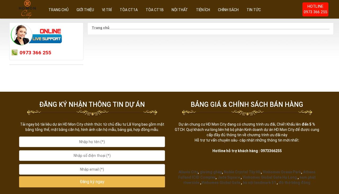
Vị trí (107, 10)
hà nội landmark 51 (259, 182)
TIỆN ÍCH (203, 10)
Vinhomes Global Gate (220, 182)
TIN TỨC (254, 10)
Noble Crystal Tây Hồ (242, 172)
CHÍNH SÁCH (228, 10)
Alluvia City (188, 172)
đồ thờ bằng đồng (294, 182)
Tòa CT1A (129, 10)
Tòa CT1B (155, 10)
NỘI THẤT (180, 10)
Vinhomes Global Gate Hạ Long (270, 177)
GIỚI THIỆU (85, 10)
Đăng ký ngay (92, 181)
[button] (92, 182)
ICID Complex (204, 177)
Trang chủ (58, 10)
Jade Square (228, 177)
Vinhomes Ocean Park (282, 172)
